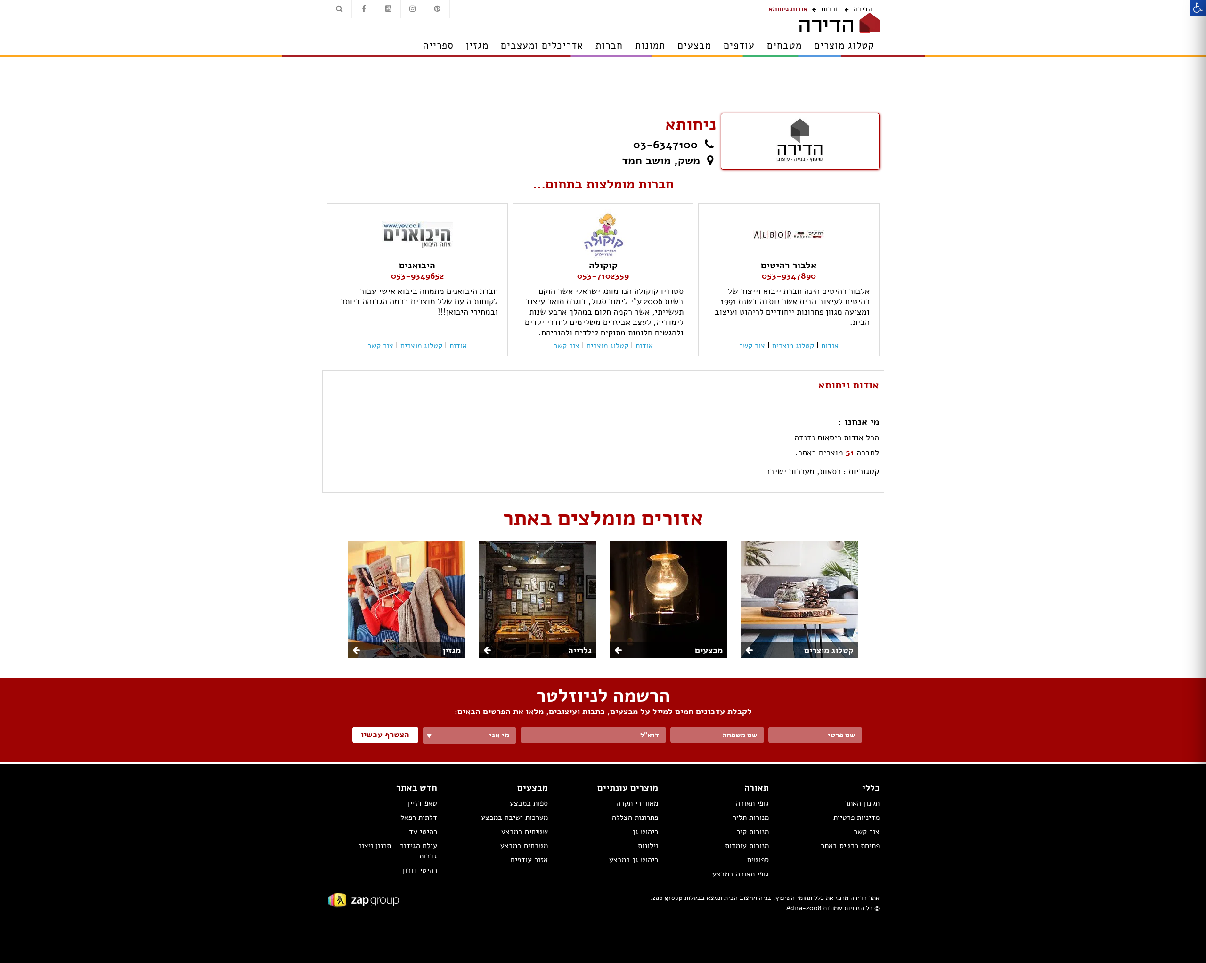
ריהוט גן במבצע (633, 860)
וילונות (648, 846)
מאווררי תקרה (637, 803)
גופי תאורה (752, 803)
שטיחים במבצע (524, 831)
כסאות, (829, 471)
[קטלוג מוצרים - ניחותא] (799, 140)
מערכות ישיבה (790, 471)
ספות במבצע (529, 803)
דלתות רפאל (418, 817)
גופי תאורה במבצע (740, 874)
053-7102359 (603, 276)
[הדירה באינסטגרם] (412, 9)
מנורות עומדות (747, 846)
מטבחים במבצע (524, 846)
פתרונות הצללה (635, 817)
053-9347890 (789, 276)
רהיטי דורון (419, 870)
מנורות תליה (750, 817)
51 (850, 452)
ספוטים (758, 860)
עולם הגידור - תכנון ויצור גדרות (397, 851)
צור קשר (867, 831)
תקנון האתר (862, 803)
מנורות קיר (752, 831)
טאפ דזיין (422, 803)
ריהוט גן (645, 831)
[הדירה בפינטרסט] (437, 9)
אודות (830, 345)
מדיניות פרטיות (856, 817)
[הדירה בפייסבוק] (364, 9)
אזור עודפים (529, 860)
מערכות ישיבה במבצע (514, 817)
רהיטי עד (423, 831)
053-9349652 (417, 276)
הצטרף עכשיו (385, 734)
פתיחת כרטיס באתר (850, 846)
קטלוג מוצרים (793, 345)
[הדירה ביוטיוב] (388, 9)
